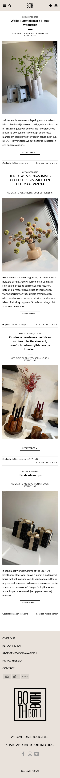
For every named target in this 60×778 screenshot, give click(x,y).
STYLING (38, 333)
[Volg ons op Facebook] (23, 754)
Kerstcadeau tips (30, 475)
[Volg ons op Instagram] (30, 754)
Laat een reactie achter (47, 163)
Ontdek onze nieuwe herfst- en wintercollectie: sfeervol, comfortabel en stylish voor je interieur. (30, 343)
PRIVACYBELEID (12, 660)
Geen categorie (30, 17)
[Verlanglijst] (50, 5)
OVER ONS (8, 638)
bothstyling (30, 36)
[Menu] (4, 5)
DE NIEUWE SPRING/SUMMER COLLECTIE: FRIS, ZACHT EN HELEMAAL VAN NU (30, 180)
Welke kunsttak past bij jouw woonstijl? (30, 22)
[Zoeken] (9, 6)
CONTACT (8, 668)
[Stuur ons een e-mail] (36, 754)
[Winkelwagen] (56, 5)
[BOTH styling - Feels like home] (30, 5)
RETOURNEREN (11, 645)
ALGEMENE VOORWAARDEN (19, 653)
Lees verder (30, 152)
